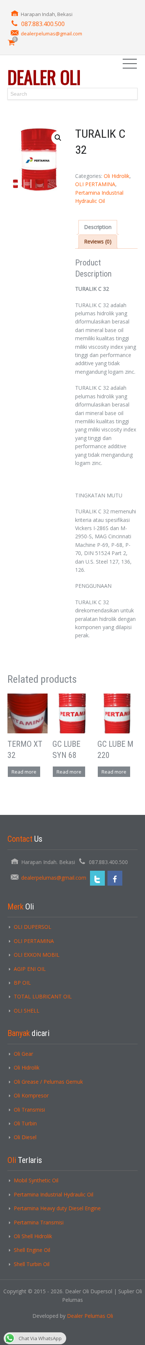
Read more (24, 771)
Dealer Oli (44, 77)
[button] (58, 137)
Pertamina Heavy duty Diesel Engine (57, 1208)
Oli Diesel (25, 1137)
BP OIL (22, 982)
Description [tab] (98, 226)
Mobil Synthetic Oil (36, 1180)
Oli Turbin (25, 1123)
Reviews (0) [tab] (98, 241)
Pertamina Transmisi (39, 1222)
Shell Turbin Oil (31, 1264)
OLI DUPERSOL (32, 926)
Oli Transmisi (29, 1109)
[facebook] (114, 878)
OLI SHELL (26, 1010)
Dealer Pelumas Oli (90, 1315)
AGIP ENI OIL (30, 968)
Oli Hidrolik (116, 175)
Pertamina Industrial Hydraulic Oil (53, 1194)
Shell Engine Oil (32, 1249)
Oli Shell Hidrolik (33, 1236)
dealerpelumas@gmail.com (51, 33)
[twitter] (97, 878)
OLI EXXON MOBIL (36, 954)
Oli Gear (23, 1053)
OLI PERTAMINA (95, 184)
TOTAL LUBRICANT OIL (43, 996)
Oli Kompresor (31, 1095)
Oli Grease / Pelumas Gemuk (48, 1081)
